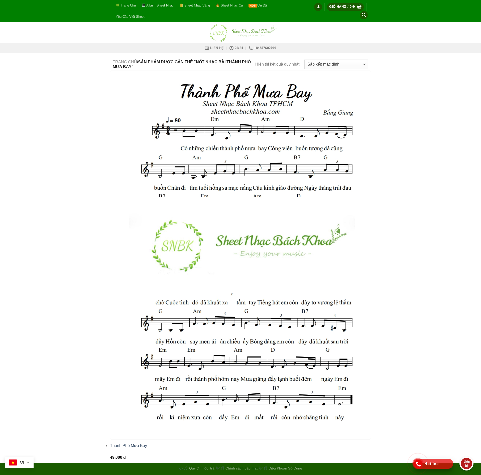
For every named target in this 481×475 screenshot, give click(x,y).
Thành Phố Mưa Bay (128, 445)
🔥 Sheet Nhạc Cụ (229, 5)
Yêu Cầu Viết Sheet (130, 17)
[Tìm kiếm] (364, 15)
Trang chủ (125, 62)
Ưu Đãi (262, 5)
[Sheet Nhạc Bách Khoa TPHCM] (240, 32)
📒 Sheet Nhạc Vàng (194, 5)
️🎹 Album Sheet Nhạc (158, 5)
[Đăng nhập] (318, 7)
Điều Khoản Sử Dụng (285, 468)
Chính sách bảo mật (242, 468)
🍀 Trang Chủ (126, 5)
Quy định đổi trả (201, 468)
